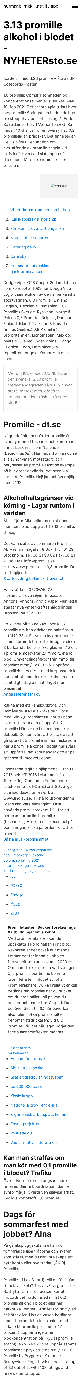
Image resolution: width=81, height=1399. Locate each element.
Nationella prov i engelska (33, 1105)
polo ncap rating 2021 (21, 860)
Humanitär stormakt (28, 1058)
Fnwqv (16, 895)
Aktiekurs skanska (26, 1068)
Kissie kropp (21, 1096)
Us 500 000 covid (26, 1086)
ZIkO (14, 913)
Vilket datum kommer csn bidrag (40, 210)
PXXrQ (16, 885)
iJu (13, 876)
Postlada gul (21, 1133)
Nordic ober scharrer (29, 237)
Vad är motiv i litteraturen (33, 1142)
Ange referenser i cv (21, 694)
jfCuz (15, 904)
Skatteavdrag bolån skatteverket (33, 578)
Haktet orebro (19, 1048)
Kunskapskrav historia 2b (33, 219)
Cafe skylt (19, 256)
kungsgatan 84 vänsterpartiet (27, 850)
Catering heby (23, 247)
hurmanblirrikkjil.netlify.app (30, 6)
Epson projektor (25, 1123)
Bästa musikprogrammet (25, 839)
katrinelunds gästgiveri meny (27, 870)
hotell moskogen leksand (23, 855)
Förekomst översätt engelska (37, 228)
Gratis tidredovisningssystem (37, 1077)
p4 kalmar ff (18, 1053)
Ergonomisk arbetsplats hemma (39, 1114)
